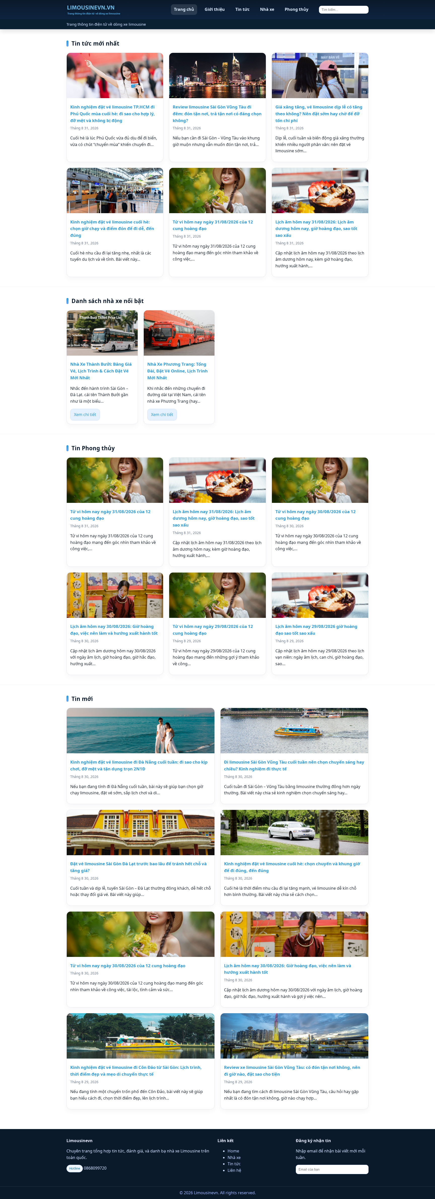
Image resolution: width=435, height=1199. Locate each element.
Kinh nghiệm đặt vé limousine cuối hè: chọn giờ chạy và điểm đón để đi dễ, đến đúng (112, 228)
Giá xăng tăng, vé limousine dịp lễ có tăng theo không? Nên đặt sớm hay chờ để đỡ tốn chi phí (318, 113)
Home (233, 1151)
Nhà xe (267, 9)
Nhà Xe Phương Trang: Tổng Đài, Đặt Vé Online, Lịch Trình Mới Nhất (177, 371)
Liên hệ (234, 1170)
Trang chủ (184, 9)
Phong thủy (296, 9)
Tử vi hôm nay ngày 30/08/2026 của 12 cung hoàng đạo (127, 965)
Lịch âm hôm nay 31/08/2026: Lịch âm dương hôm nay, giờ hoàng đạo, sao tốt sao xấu (316, 228)
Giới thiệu (215, 9)
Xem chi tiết (85, 414)
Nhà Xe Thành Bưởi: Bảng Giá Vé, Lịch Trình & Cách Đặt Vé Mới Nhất (101, 371)
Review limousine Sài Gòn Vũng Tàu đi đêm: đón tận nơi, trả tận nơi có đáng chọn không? (217, 113)
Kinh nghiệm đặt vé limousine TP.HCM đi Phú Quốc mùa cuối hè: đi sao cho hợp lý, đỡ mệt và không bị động (112, 113)
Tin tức (242, 9)
